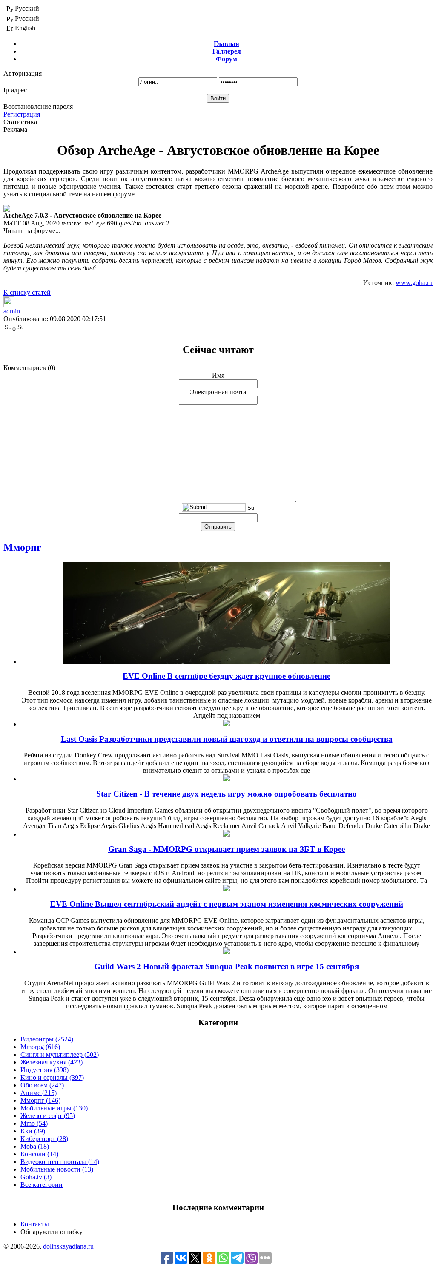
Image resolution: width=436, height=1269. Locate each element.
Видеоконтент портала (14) (59, 1161)
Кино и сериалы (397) (52, 1077)
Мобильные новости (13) (56, 1169)
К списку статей (27, 292)
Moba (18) (34, 1146)
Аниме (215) (38, 1092)
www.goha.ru (414, 282)
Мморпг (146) (40, 1100)
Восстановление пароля (38, 106)
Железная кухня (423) (51, 1062)
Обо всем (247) (42, 1085)
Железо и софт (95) (47, 1115)
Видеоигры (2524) (46, 1039)
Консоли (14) (39, 1154)
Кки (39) (32, 1131)
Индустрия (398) (44, 1069)
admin (11, 311)
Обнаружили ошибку (51, 1231)
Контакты (34, 1224)
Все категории (41, 1184)
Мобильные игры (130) (54, 1108)
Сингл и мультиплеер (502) (59, 1054)
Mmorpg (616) (40, 1046)
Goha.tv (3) (36, 1177)
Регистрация (21, 114)
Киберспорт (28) (44, 1138)
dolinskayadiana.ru (68, 1246)
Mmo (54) (34, 1123)
